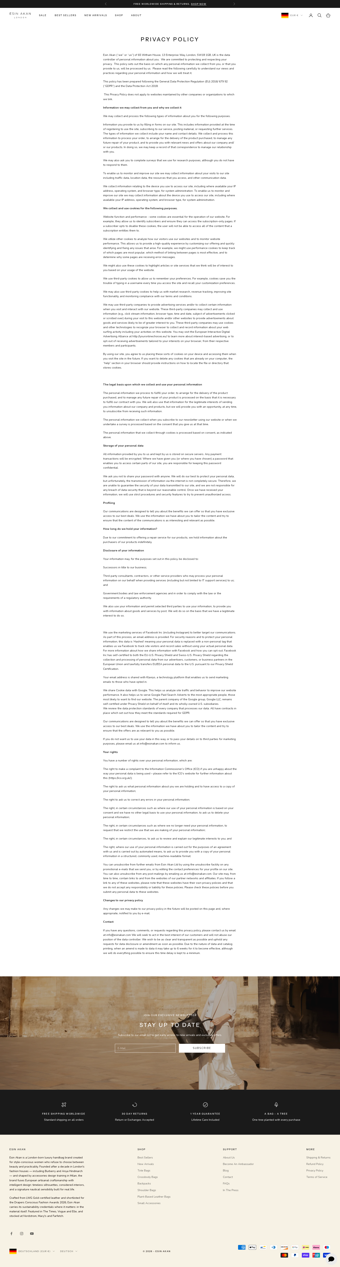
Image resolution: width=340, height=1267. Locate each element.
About (136, 15)
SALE (43, 15)
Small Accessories (149, 1203)
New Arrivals (95, 15)
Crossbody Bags (148, 1177)
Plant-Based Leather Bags (154, 1197)
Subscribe (202, 1048)
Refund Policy (314, 1164)
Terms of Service (316, 1177)
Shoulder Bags (147, 1190)
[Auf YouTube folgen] (32, 1234)
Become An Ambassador (238, 1164)
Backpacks (144, 1183)
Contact (228, 1177)
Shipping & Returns (318, 1157)
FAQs (226, 1183)
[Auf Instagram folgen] (22, 1234)
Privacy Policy (314, 1170)
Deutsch (66, 1251)
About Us (229, 1157)
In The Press (230, 1190)
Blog (226, 1170)
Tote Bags (144, 1170)
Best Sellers (66, 15)
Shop (119, 15)
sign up (194, 4)
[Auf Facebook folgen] (11, 1234)
